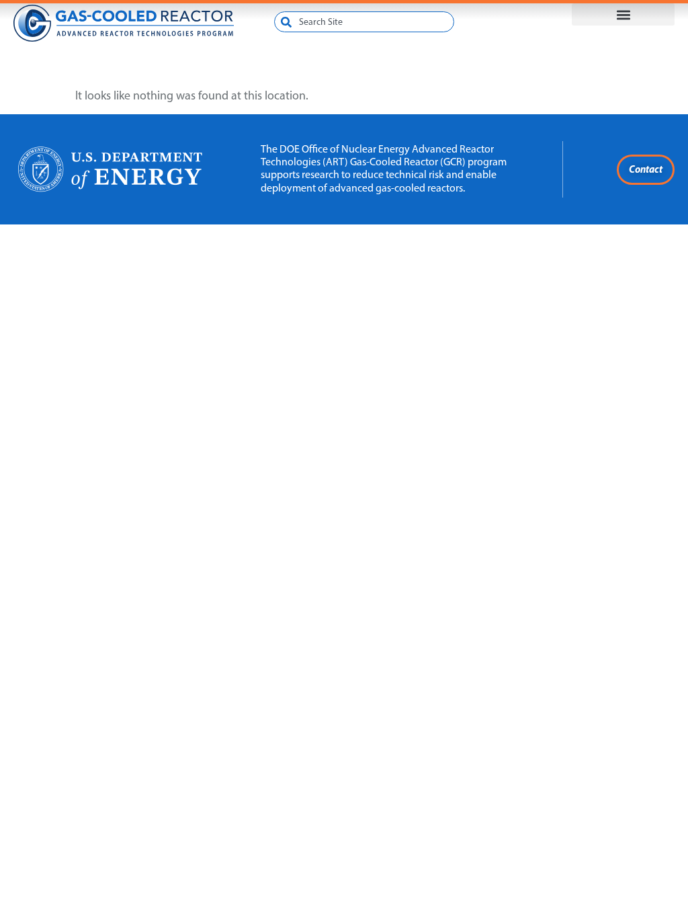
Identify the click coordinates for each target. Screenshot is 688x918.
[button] (623, 14)
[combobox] (364, 21)
